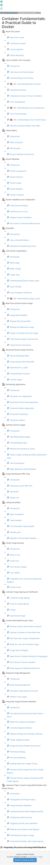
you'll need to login (35, 857)
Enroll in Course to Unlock (25, 860)
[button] (1, 2)
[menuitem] (1, 6)
